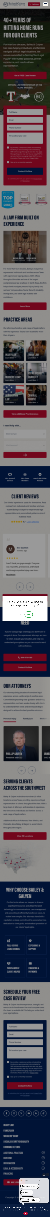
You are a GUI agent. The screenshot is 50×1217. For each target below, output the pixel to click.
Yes (28, 614)
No (21, 614)
